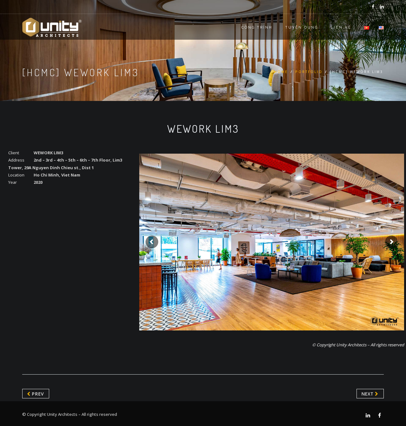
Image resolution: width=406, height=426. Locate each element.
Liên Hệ (341, 27)
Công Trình (256, 27)
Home (281, 72)
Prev (37, 394)
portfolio (309, 72)
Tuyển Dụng (301, 27)
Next (368, 394)
